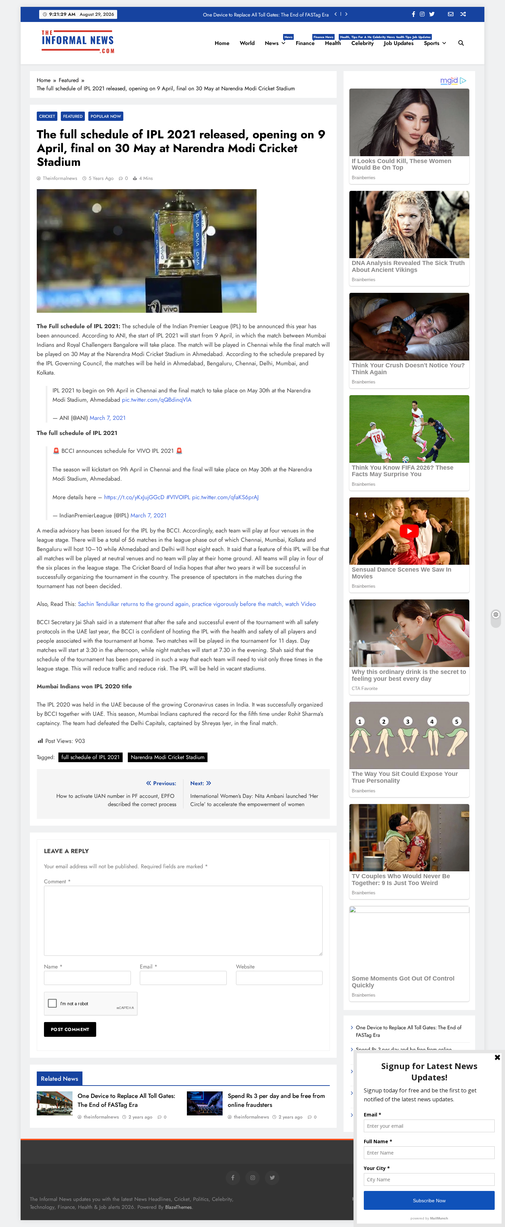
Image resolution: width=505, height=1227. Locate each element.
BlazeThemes (178, 1207)
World (247, 43)
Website (245, 967)
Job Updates (401, 41)
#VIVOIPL (178, 497)
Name (53, 967)
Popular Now (106, 116)
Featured (72, 116)
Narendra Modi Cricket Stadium (167, 757)
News (278, 41)
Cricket (47, 116)
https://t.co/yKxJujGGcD (134, 497)
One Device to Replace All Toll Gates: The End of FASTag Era (266, 14)
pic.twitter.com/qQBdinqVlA (156, 399)
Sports (431, 43)
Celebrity (365, 41)
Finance (308, 41)
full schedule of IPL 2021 (90, 757)
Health (335, 41)
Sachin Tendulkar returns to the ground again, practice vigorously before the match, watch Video (197, 604)
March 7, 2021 (108, 418)
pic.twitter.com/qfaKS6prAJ (225, 497)
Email (148, 967)
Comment (57, 881)
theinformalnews (60, 178)
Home (222, 43)
